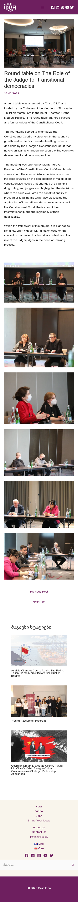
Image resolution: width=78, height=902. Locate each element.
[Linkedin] (57, 7)
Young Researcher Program (28, 720)
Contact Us (39, 832)
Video (39, 811)
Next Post (39, 601)
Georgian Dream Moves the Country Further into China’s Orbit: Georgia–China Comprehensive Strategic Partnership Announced (37, 769)
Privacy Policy (39, 836)
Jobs (39, 815)
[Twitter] (72, 7)
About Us (39, 827)
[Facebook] (53, 7)
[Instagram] (62, 7)
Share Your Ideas (39, 820)
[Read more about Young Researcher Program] (39, 700)
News (39, 806)
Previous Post (39, 591)
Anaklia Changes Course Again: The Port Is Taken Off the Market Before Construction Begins (37, 673)
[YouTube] (67, 7)
